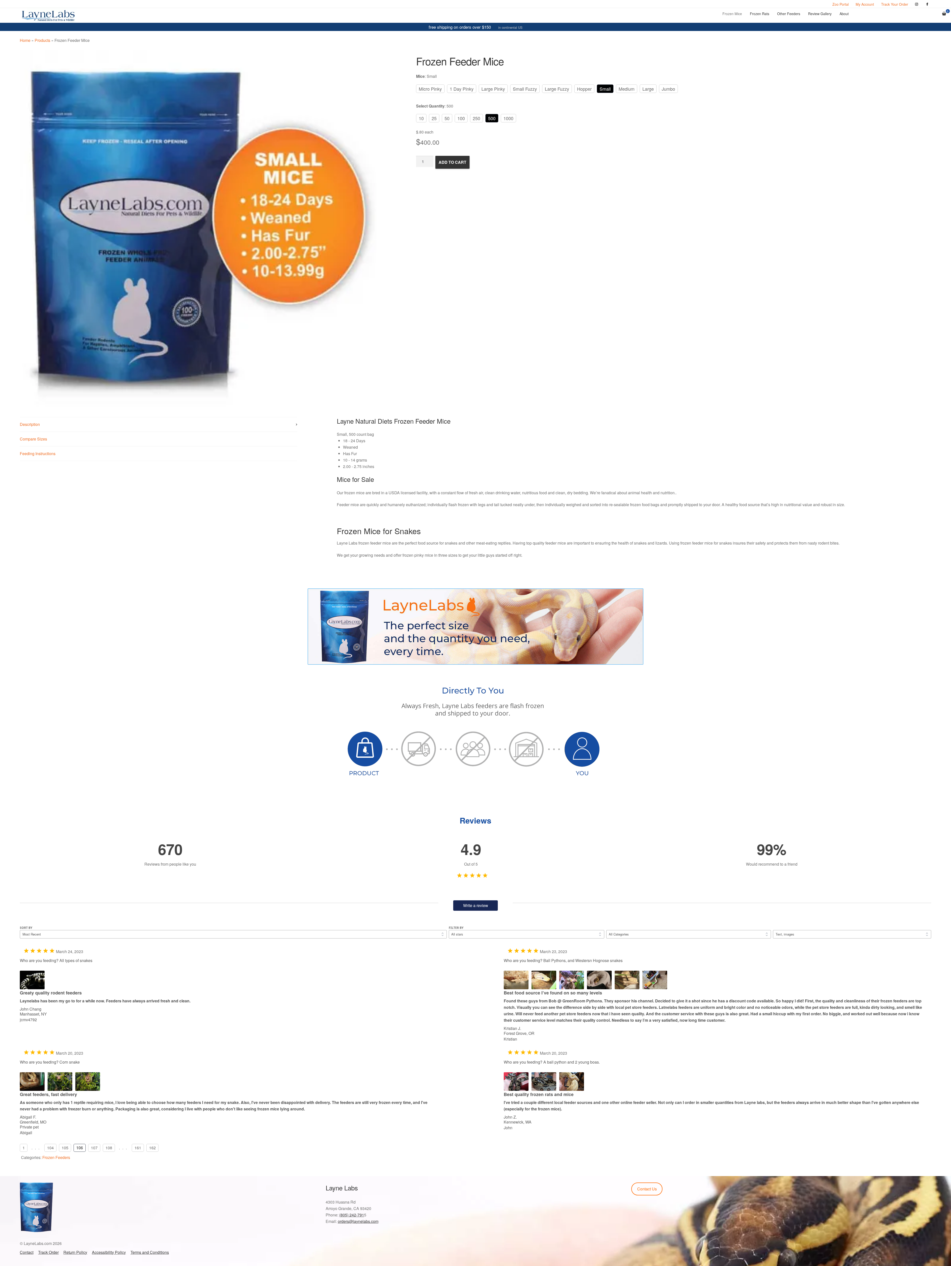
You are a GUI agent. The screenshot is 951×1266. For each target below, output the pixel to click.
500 (492, 118)
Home (25, 40)
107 (94, 1148)
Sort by (26, 928)
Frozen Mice (732, 13)
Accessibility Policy (109, 1252)
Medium (626, 88)
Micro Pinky (430, 88)
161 (137, 1148)
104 (50, 1148)
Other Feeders (788, 13)
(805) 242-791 (351, 1215)
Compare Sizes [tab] (33, 439)
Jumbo (668, 88)
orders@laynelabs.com (358, 1221)
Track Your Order (894, 4)
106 (79, 1148)
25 (434, 118)
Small (605, 88)
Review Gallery (820, 13)
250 (476, 118)
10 (421, 118)
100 (461, 118)
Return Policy (75, 1252)
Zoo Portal (840, 4)
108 (109, 1148)
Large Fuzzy (557, 88)
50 (447, 118)
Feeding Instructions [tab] (37, 453)
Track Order (48, 1252)
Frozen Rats (759, 13)
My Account (865, 4)
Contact (26, 1252)
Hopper (584, 88)
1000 (508, 118)
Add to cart (452, 162)
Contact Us (647, 1189)
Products (42, 40)
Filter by (456, 928)
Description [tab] (30, 424)
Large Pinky (493, 88)
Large (648, 88)
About (844, 13)
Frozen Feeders (56, 1157)
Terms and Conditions (150, 1252)
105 (65, 1148)
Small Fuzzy (525, 88)
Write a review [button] (475, 905)
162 (152, 1148)
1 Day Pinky (462, 88)
